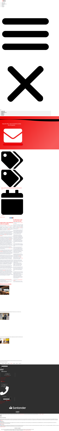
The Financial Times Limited (7, 279)
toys (21, 188)
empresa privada (9, 187)
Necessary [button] (1, 420)
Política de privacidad (3, 377)
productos (4, 270)
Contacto (2, 380)
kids (19, 187)
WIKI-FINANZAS (2, 114)
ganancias (1, 235)
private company (17, 188)
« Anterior (3, 363)
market (21, 227)
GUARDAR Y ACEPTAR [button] (2, 426)
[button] (25, 59)
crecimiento (4, 187)
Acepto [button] (43, 414)
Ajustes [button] (40, 414)
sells (19, 188)
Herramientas (2, 113)
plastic (11, 188)
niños (7, 188)
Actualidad (3, 6)
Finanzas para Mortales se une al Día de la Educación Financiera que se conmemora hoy (10, 311)
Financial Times (9, 225)
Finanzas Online (3, 111)
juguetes (18, 187)
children (2, 187)
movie (6, 188)
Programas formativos (4, 112)
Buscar (2, 365)
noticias (2, 169)
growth (15, 187)
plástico (14, 188)
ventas (8, 229)
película (10, 188)
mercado (9, 228)
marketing (1, 251)
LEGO (21, 187)
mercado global (3, 188)
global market (12, 187)
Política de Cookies (21, 414)
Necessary (2, 421)
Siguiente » (20, 363)
